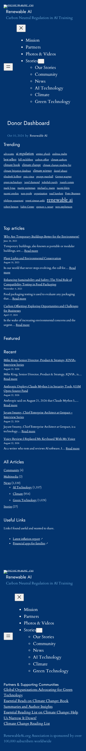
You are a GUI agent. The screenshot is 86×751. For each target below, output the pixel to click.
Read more (31, 251)
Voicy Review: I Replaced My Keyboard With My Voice (39, 439)
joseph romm (67, 182)
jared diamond (32, 182)
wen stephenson (63, 206)
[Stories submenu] (41, 61)
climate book (12, 165)
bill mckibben (25, 159)
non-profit (26, 193)
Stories (32, 61)
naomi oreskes (11, 193)
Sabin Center (27, 206)
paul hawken (56, 193)
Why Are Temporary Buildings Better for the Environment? (41, 237)
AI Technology (22, 487)
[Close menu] (21, 28)
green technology (13, 182)
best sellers (10, 160)
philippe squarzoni (13, 200)
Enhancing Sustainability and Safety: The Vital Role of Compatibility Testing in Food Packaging (38, 282)
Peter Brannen (72, 193)
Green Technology (25, 500)
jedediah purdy (50, 182)
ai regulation (25, 153)
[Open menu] (8, 67)
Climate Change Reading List (27, 723)
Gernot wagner (63, 176)
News (7, 483)
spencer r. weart (44, 206)
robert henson (11, 206)
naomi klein (63, 188)
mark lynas (9, 188)
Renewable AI (19, 11)
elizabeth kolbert (12, 176)
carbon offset (42, 159)
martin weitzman (26, 188)
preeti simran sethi (35, 200)
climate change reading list (57, 165)
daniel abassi (60, 171)
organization (40, 193)
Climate (18, 494)
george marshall (44, 176)
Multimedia (11, 477)
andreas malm (59, 154)
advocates (9, 154)
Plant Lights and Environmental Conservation (32, 258)
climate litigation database (17, 171)
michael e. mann (46, 188)
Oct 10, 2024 (15, 136)
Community (11, 470)
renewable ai (60, 200)
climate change (31, 165)
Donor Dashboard (28, 123)
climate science (42, 171)
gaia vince (28, 176)
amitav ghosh (43, 154)
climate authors (59, 159)
